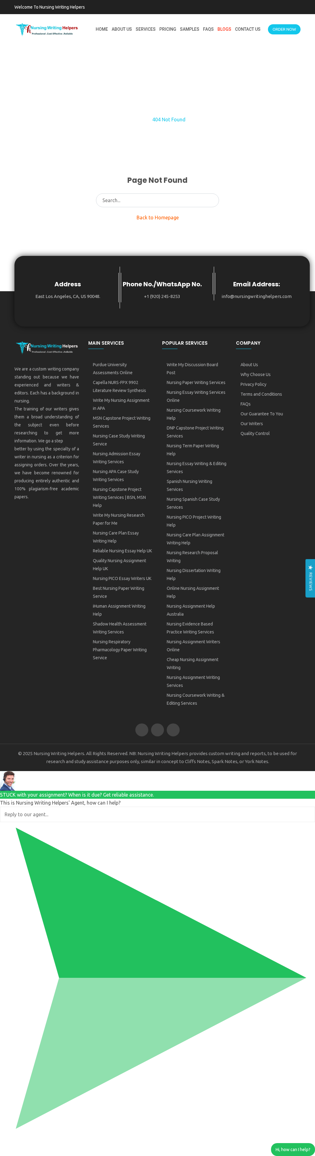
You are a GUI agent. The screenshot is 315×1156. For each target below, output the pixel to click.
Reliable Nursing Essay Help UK (122, 550)
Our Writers (252, 423)
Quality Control (255, 433)
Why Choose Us (256, 374)
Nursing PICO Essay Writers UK (122, 578)
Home (102, 29)
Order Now (284, 29)
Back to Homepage (158, 217)
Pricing (167, 29)
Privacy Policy (253, 384)
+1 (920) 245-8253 (162, 296)
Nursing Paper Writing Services (196, 382)
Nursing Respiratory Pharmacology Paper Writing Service (120, 649)
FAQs (208, 29)
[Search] (212, 200)
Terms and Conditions (261, 394)
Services (146, 29)
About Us (122, 29)
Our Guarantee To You (262, 413)
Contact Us (248, 29)
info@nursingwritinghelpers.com (256, 296)
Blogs (224, 29)
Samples (189, 29)
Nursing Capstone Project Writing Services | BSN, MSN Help (119, 497)
